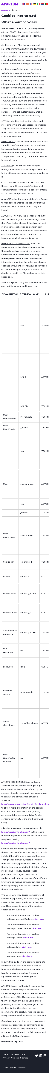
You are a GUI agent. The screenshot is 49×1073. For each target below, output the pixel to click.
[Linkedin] (40, 1056)
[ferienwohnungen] (34, 4)
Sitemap (24, 1058)
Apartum (5, 10)
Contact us (8, 1054)
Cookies (15, 1058)
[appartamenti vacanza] (38, 4)
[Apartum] (9, 4)
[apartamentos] (46, 4)
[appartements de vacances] (31, 4)
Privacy (6, 1058)
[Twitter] (36, 1056)
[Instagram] (45, 1056)
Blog (16, 1054)
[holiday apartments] (23, 4)
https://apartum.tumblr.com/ (15, 832)
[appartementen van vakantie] (42, 4)
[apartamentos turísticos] (27, 4)
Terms (23, 1054)
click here (38, 919)
